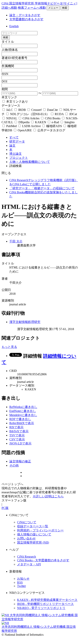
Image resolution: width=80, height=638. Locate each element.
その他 (14, 465)
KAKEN (40, 122)
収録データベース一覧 (32, 526)
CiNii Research (26, 556)
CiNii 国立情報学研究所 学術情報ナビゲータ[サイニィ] (39, 3)
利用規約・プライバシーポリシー (40, 530)
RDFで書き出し (20, 419)
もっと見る (9, 346)
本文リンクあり (16, 101)
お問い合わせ (26, 538)
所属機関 (8, 66)
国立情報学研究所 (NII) (33, 542)
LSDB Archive (31, 126)
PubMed (11, 126)
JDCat (72, 114)
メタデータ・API (29, 564)
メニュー (53, 7)
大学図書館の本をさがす (26, 19)
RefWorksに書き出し (23, 407)
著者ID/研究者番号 (14, 57)
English (14, 26)
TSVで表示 (17, 435)
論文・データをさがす (24, 15)
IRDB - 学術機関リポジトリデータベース (45, 604)
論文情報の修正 (20, 461)
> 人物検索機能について (33, 161)
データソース (11, 105)
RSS (20, 582)
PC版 (5, 508)
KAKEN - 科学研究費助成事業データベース (47, 599)
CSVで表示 (17, 439)
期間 (5, 89)
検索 (64, 7)
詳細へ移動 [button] (9, 7)
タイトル (8, 41)
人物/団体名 (10, 49)
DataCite (52, 109)
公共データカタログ (51, 130)
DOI (4, 81)
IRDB (22, 109)
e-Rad (55, 122)
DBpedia (24, 122)
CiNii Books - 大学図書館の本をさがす (43, 560)
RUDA (59, 114)
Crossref (36, 109)
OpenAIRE (25, 130)
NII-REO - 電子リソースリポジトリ (41, 608)
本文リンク (9, 97)
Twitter (21, 586)
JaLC (9, 109)
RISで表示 (16, 427)
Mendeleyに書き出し (23, 415)
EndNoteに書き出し (22, 411)
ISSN (5, 74)
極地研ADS (54, 126)
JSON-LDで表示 (20, 443)
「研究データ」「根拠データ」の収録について (42, 188)
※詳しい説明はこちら (48, 496)
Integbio (69, 122)
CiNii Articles (31, 118)
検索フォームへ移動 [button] (32, 7)
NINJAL (11, 118)
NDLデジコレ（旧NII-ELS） (29, 114)
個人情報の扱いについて (34, 534)
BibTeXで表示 (19, 431)
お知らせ (23, 578)
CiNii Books (52, 118)
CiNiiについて (26, 522)
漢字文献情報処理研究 (24, 322)
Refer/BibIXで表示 (21, 423)
